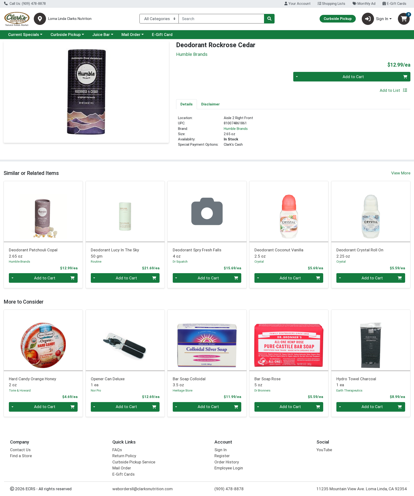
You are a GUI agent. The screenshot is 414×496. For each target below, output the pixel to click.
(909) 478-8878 (229, 488)
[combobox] (221, 18)
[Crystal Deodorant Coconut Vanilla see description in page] (289, 211)
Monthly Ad (365, 3)
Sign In (220, 449)
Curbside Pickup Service (133, 462)
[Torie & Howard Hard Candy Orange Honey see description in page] (43, 340)
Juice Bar (101, 34)
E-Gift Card (162, 34)
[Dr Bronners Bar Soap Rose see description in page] (289, 340)
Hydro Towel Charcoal (356, 381)
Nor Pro (96, 390)
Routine (96, 261)
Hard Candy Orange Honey (32, 381)
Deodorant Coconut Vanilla (278, 253)
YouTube (324, 449)
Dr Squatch (180, 261)
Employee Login (228, 468)
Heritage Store (182, 390)
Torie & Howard (20, 390)
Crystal (259, 261)
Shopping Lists (333, 3)
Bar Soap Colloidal (189, 381)
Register (222, 455)
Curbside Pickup (66, 34)
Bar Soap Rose (267, 381)
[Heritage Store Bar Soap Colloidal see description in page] (207, 340)
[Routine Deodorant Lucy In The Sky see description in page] (125, 211)
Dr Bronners (262, 390)
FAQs (117, 449)
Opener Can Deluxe (108, 381)
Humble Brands (236, 129)
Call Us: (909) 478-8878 (27, 3)
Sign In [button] (382, 18)
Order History (226, 462)
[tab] (186, 104)
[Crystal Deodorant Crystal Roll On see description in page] (371, 211)
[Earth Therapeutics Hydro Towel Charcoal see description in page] (371, 340)
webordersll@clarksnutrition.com (142, 488)
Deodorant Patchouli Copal (33, 253)
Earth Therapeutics (349, 390)
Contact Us (20, 449)
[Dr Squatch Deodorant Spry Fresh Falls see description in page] (207, 211)
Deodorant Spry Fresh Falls (197, 253)
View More (400, 173)
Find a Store (21, 455)
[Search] (269, 18)
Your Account (299, 3)
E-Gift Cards (396, 3)
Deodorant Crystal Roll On (359, 253)
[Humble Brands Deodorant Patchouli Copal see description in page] (43, 211)
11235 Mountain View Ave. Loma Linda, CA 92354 (361, 488)
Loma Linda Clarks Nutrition (70, 19)
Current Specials (23, 34)
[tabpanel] (293, 133)
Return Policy (124, 455)
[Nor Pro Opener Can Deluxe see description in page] (125, 340)
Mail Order (130, 34)
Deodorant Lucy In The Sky (115, 253)
